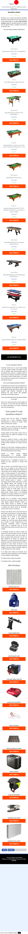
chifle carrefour (14, 771)
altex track (14, 610)
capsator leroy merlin (14, 818)
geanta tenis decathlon (14, 702)
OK (19, 932)
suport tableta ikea (14, 633)
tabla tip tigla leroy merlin (14, 748)
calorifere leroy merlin (14, 841)
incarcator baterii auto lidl (14, 679)
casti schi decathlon (14, 794)
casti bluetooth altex (14, 656)
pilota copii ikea (14, 725)
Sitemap (14, 860)
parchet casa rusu (14, 586)
